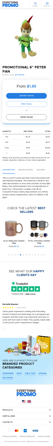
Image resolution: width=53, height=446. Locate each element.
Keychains (7, 378)
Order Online (26, 117)
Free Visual (26, 104)
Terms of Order (44, 436)
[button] (8, 254)
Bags (19, 373)
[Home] (10, 4)
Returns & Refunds (27, 436)
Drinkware (8, 373)
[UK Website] (29, 402)
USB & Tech (30, 373)
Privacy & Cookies (10, 436)
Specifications (25, 170)
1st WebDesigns (42, 441)
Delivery (41, 170)
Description (8, 170)
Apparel (43, 373)
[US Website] (24, 402)
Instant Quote (27, 96)
